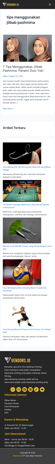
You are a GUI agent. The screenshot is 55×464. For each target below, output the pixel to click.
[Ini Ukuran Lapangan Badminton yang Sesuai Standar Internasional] (22, 191)
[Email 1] (18, 389)
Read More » (8, 108)
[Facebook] (24, 389)
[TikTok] (36, 389)
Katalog (7, 409)
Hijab (5, 76)
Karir (6, 413)
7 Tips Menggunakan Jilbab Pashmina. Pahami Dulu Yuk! (23, 69)
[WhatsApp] (12, 389)
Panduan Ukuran (11, 403)
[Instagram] (30, 389)
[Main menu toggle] (49, 4)
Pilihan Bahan (10, 400)
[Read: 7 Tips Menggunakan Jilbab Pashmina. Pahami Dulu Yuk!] (27, 48)
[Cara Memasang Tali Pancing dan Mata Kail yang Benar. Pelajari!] (22, 153)
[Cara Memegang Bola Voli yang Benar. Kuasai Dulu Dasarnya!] (22, 272)
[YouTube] (42, 389)
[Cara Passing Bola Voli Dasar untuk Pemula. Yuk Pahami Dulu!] (22, 314)
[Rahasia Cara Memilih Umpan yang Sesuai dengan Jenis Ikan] (22, 230)
